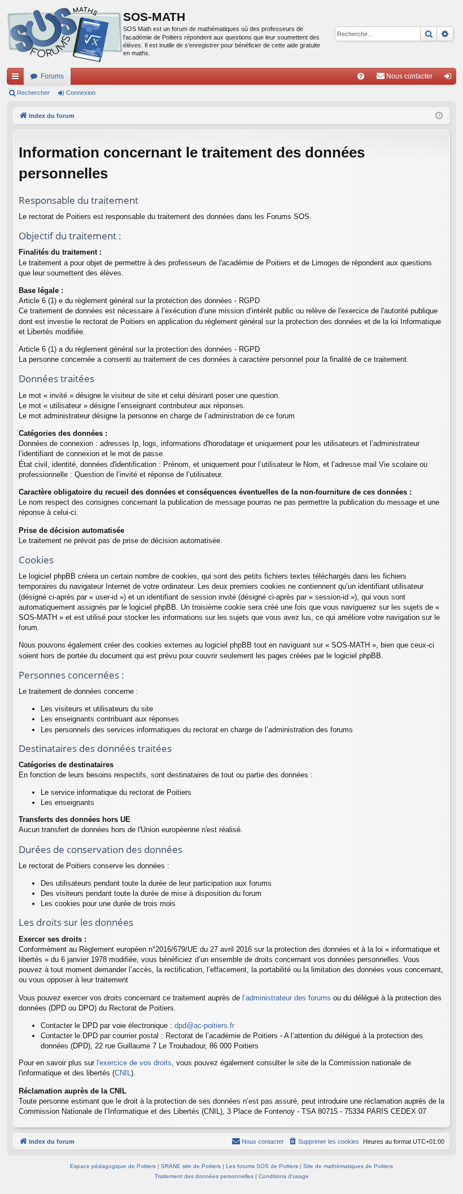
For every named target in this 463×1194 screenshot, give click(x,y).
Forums (52, 76)
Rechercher (33, 92)
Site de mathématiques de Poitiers (348, 1166)
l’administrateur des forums (286, 998)
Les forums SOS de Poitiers (262, 1166)
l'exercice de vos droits (134, 1063)
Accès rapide (17, 78)
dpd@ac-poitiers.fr (204, 1025)
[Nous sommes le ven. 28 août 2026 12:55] (439, 116)
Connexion (80, 92)
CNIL (123, 1073)
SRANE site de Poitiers (191, 1166)
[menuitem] (360, 76)
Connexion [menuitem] (450, 78)
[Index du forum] (65, 34)
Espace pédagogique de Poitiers (113, 1166)
